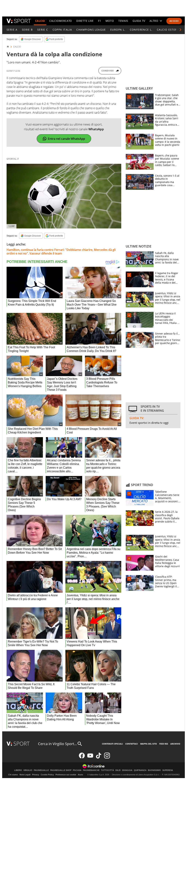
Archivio (175, 743)
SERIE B (27, 29)
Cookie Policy (47, 774)
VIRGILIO (27, 770)
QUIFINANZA (140, 770)
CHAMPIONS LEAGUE (91, 29)
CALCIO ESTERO (168, 29)
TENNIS (123, 20)
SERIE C (42, 29)
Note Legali (25, 774)
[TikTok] (99, 757)
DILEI (118, 770)
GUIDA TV (139, 20)
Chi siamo (13, 774)
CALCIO (40, 20)
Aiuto (80, 774)
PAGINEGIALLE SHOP (60, 770)
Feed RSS (163, 743)
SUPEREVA (167, 770)
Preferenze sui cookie (66, 774)
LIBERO (18, 770)
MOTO (110, 20)
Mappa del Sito (148, 743)
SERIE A (12, 29)
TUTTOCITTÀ (107, 770)
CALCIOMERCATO (60, 20)
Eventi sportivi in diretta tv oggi (149, 422)
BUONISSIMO (154, 770)
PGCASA (77, 770)
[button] (180, 29)
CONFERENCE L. (141, 29)
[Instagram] (107, 757)
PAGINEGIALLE (41, 770)
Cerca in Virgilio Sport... (57, 743)
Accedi (174, 21)
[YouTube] (90, 757)
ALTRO (154, 20)
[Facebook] (82, 757)
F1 (99, 20)
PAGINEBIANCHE (91, 770)
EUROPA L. (117, 29)
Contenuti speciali (112, 743)
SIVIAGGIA (127, 770)
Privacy (35, 774)
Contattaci (131, 743)
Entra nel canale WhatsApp (66, 139)
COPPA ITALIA (62, 29)
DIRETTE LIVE (85, 20)
